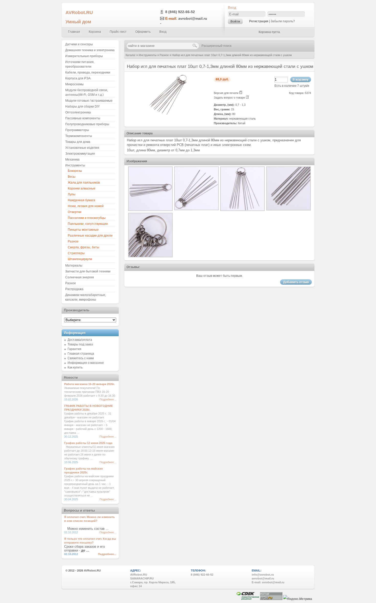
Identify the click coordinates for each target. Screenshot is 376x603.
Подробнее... (107, 399)
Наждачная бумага (81, 200)
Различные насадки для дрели (90, 235)
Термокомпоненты (78, 136)
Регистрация (258, 21)
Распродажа (74, 289)
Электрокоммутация (80, 153)
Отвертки (74, 212)
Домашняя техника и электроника (90, 50)
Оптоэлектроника (78, 112)
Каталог (131, 55)
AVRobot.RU (79, 12)
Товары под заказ (80, 344)
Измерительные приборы (84, 56)
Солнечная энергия (79, 277)
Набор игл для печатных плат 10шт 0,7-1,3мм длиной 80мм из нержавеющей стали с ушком (232, 55)
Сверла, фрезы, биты (83, 247)
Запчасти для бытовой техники (87, 271)
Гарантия (74, 349)
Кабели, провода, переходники (87, 72)
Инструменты (148, 55)
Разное (164, 55)
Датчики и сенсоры (79, 44)
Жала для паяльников (84, 182)
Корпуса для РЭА (78, 78)
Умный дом (78, 21)
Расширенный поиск (216, 46)
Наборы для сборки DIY (82, 106)
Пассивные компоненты (82, 118)
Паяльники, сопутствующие (88, 224)
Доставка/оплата (80, 340)
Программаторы (77, 130)
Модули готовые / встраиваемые (89, 100)
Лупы (71, 194)
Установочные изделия (82, 148)
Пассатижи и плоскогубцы (87, 218)
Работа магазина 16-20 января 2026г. (89, 384)
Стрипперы (76, 253)
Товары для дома (77, 142)
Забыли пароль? (283, 21)
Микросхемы (74, 84)
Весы (71, 176)
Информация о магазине (86, 363)
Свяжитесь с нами (81, 358)
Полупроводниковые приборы (87, 124)
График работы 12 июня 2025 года (88, 443)
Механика (72, 159)
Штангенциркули (80, 259)
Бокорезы (75, 171)
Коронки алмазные (81, 188)
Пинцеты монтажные (83, 229)
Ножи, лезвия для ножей (86, 206)
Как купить (75, 367)
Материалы (73, 265)
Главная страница (81, 353)
